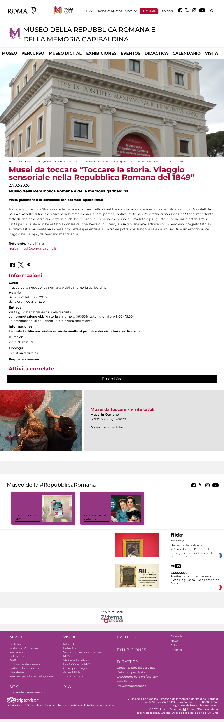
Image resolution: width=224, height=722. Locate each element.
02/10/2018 (192, 549)
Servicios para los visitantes (82, 652)
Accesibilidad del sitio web (189, 712)
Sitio (14, 687)
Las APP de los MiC (76, 664)
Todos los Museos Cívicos (115, 11)
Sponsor (176, 649)
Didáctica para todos (131, 672)
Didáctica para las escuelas (136, 667)
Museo (9, 53)
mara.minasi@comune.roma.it (32, 248)
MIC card (69, 656)
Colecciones (17, 656)
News (174, 641)
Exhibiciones (101, 53)
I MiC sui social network (95, 517)
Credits (165, 712)
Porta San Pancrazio (23, 648)
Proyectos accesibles (51, 161)
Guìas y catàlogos (75, 668)
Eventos (130, 53)
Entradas (69, 648)
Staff (12, 660)
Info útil (68, 644)
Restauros (16, 652)
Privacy (191, 709)
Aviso (174, 645)
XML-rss (213, 712)
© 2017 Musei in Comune (165, 709)
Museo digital (65, 53)
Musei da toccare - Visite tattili (122, 409)
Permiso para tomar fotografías (31, 676)
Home (13, 161)
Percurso (32, 53)
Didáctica (156, 53)
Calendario (187, 53)
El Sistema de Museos (24, 664)
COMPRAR (148, 11)
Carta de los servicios (24, 668)
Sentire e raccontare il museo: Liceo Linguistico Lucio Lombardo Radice (195, 580)
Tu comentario (73, 676)
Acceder (167, 11)
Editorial (15, 644)
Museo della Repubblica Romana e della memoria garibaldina (74, 704)
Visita (211, 53)
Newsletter (17, 672)
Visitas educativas (76, 660)
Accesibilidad (72, 672)
